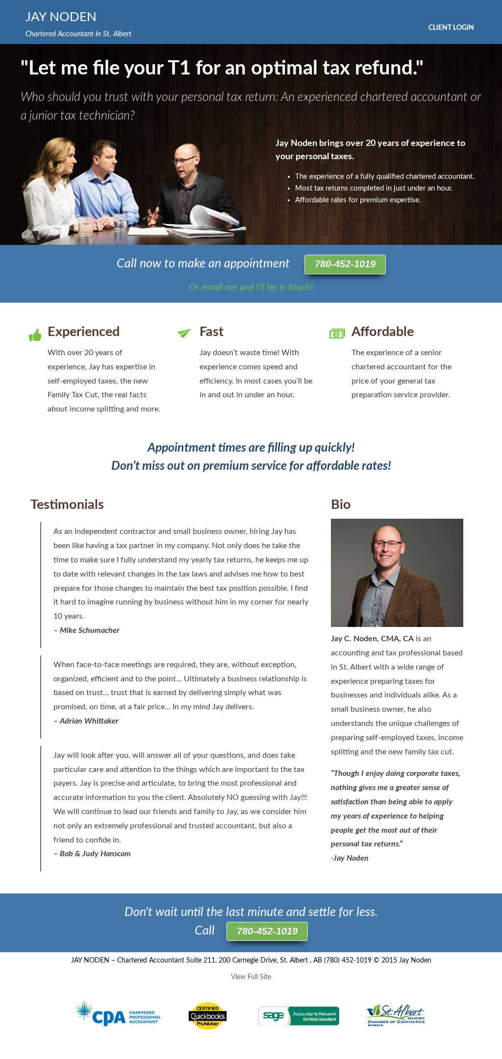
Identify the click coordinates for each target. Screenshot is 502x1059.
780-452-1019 (345, 264)
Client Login (451, 27)
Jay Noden (61, 17)
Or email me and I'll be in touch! (251, 287)
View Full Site (251, 977)
